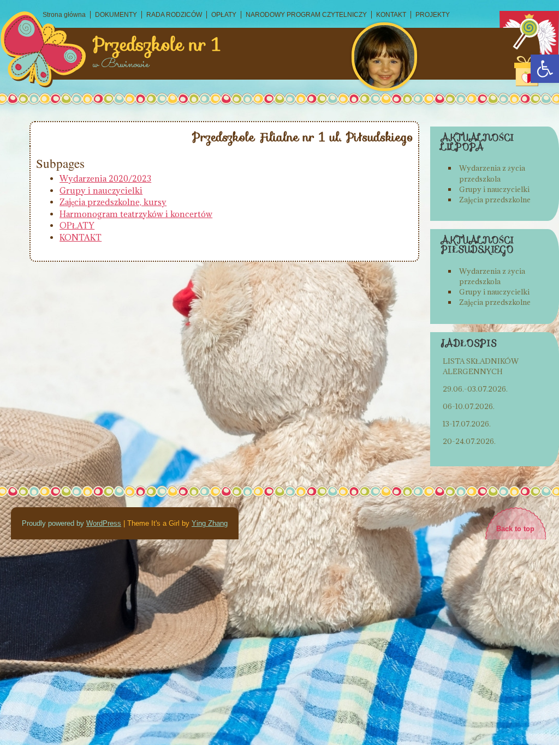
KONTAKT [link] (391, 15)
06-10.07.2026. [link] (469, 406)
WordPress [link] (103, 523)
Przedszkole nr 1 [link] (157, 44)
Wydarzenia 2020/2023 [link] (105, 178)
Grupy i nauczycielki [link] (101, 190)
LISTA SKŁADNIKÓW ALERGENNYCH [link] (481, 366)
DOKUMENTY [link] (116, 15)
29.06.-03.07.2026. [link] (475, 389)
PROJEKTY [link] (432, 15)
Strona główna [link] (64, 15)
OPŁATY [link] (223, 15)
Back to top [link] (515, 529)
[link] (545, 69)
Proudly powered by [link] (54, 523)
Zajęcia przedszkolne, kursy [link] (113, 202)
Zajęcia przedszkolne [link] (495, 200)
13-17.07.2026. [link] (467, 424)
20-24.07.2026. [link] (469, 441)
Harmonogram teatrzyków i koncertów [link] (136, 214)
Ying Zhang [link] (210, 523)
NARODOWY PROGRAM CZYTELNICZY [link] (306, 15)
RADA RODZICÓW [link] (174, 15)
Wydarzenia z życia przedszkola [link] (492, 173)
